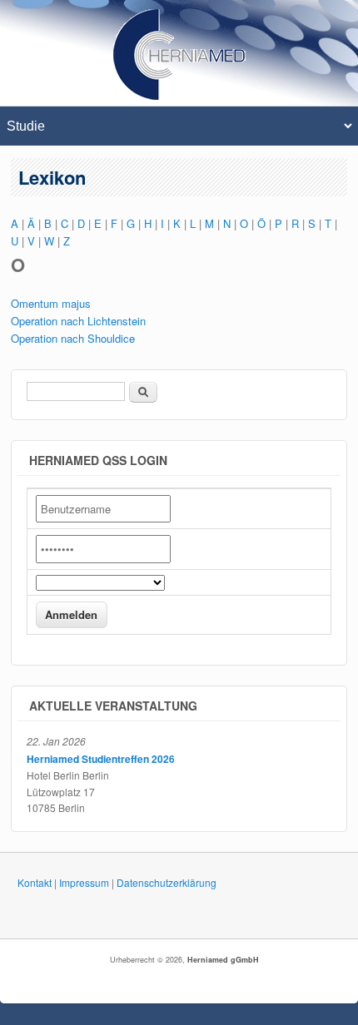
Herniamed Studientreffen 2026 (101, 758)
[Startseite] (179, 96)
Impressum (84, 882)
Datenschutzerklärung (166, 882)
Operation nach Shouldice (73, 338)
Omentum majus (51, 303)
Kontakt (34, 882)
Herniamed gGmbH (223, 959)
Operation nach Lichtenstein (78, 321)
